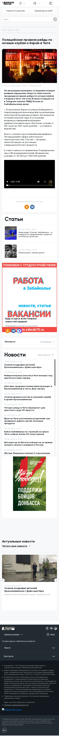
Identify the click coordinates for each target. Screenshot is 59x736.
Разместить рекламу (15, 11)
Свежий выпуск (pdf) (43, 11)
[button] (56, 580)
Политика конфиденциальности (16, 705)
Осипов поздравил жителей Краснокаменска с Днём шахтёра (24, 589)
